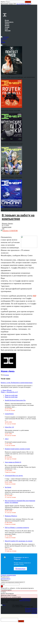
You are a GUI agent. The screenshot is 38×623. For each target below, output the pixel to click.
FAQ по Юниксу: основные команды (17, 527)
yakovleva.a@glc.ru (24, 600)
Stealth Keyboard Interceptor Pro (15, 400)
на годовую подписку (24, 4)
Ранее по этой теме (11, 397)
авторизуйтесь (5, 578)
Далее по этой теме (11, 395)
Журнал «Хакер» (7, 223)
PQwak (6, 390)
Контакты (34, 613)
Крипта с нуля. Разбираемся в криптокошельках (17, 382)
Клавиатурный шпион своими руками (17, 449)
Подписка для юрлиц (31, 610)
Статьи (6, 375)
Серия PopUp (9, 413)
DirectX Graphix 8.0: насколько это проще (18, 541)
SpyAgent (8, 487)
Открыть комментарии (8, 575)
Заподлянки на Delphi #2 (13, 462)
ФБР (34, 296)
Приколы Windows (11, 516)
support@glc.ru (26, 599)
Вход (35, 3)
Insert (21, 621)
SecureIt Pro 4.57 (9, 392)
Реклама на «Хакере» (31, 611)
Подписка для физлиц (31, 608)
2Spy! (7, 439)
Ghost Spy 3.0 (9, 427)
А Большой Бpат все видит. (14, 475)
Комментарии (6, 227)
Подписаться (20, 569)
